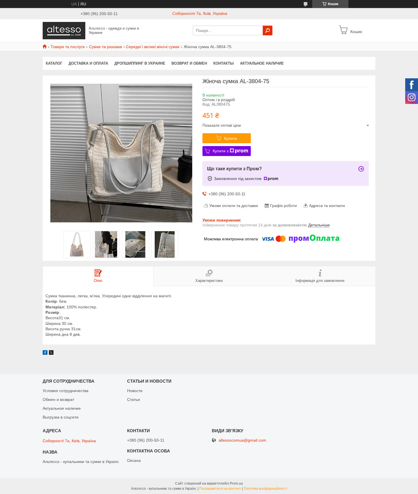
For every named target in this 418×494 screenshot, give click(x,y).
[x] (51, 353)
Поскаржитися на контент (220, 489)
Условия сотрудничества (65, 390)
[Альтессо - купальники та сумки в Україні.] (64, 30)
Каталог (54, 63)
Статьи (133, 399)
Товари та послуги (68, 46)
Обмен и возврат (58, 399)
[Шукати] (267, 30)
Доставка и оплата (88, 63)
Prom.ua (236, 483)
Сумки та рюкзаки (105, 46)
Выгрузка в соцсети (60, 417)
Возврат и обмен (189, 63)
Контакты (223, 63)
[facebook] (45, 353)
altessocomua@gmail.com (242, 440)
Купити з (220, 151)
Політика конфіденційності (265, 489)
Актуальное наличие (262, 63)
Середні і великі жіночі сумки (152, 46)
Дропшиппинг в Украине (139, 63)
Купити (230, 138)
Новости (134, 390)
